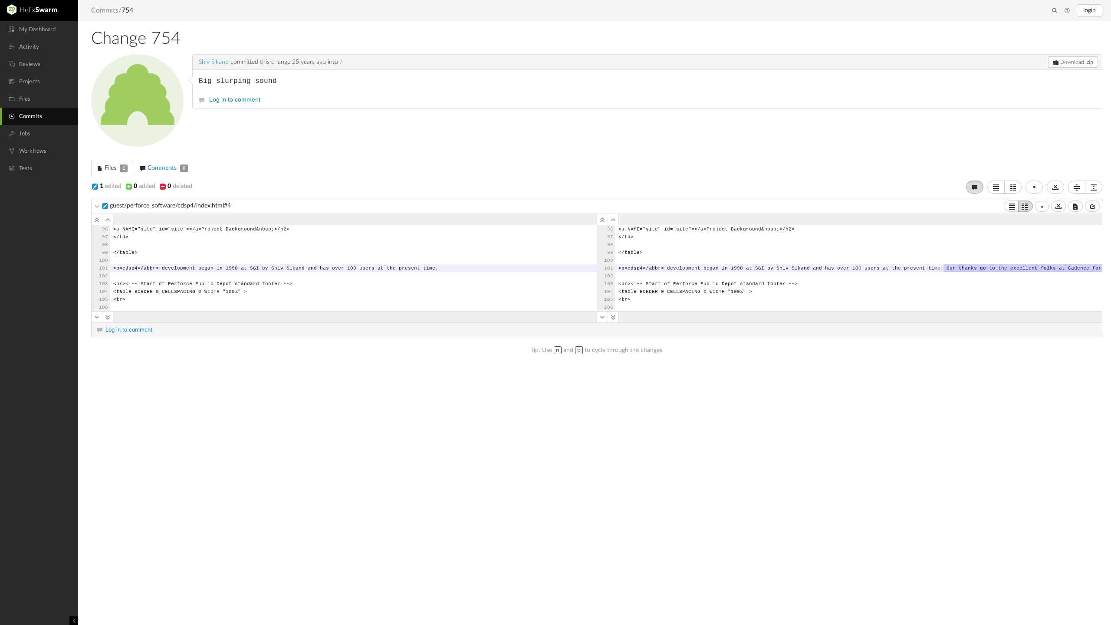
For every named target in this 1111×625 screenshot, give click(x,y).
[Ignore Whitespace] (1058, 206)
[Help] (1067, 11)
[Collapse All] (1076, 187)
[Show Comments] (974, 187)
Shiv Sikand (214, 62)
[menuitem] (39, 29)
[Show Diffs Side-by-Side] (1013, 187)
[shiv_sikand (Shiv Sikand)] (137, 100)
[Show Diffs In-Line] (996, 187)
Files (114, 168)
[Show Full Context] (1075, 206)
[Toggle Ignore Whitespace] (1055, 187)
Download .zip (1076, 62)
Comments (165, 168)
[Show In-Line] (1011, 206)
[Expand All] (1093, 187)
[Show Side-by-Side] (1025, 206)
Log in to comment (234, 99)
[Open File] (1092, 206)
